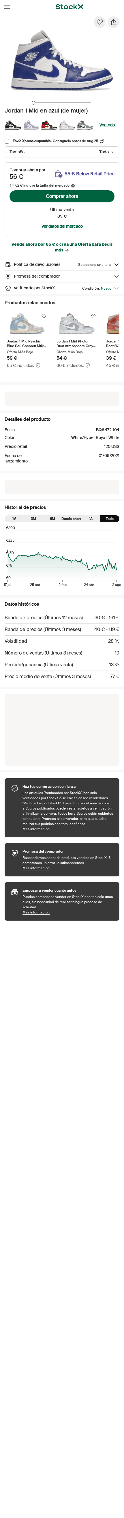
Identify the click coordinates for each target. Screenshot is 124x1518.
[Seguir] (44, 316)
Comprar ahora (62, 196)
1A (91, 518)
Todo (110, 518)
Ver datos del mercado (62, 226)
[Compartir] (113, 22)
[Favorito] (100, 22)
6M (52, 518)
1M (14, 518)
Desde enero (71, 518)
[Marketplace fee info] (73, 185)
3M (33, 518)
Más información (68, 828)
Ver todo (107, 124)
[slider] (33, 102)
